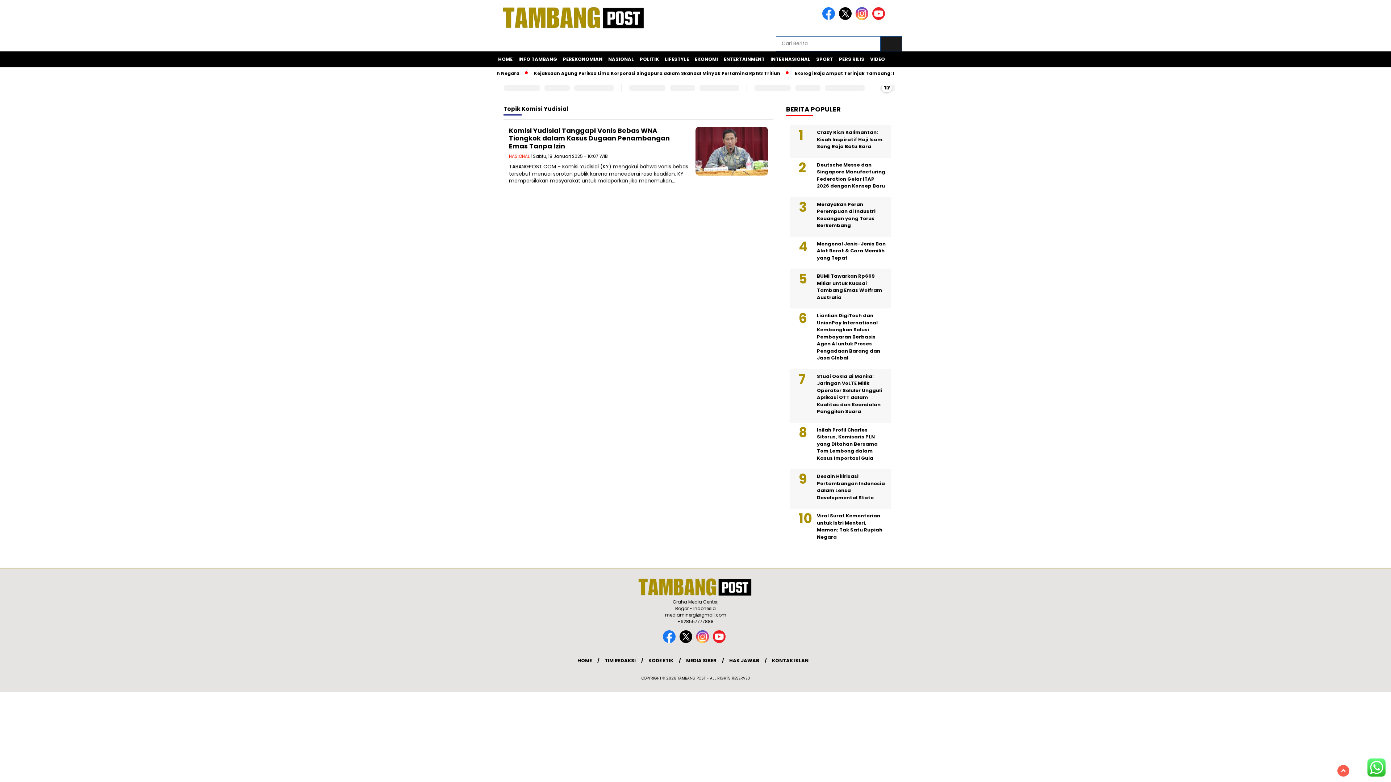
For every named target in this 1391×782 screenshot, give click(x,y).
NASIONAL (621, 59)
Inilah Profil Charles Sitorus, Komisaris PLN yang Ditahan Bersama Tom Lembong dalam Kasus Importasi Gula (847, 444)
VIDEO (877, 59)
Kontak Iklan (790, 660)
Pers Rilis (851, 59)
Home (505, 59)
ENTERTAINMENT (744, 59)
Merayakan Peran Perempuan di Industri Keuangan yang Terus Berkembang (846, 215)
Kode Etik (660, 660)
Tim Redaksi (620, 660)
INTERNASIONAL (790, 59)
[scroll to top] (1343, 770)
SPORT (824, 59)
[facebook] (829, 18)
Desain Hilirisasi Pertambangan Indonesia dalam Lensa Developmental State (851, 487)
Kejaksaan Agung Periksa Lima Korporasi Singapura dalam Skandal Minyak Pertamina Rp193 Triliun (638, 73)
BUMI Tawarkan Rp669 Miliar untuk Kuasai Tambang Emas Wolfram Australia (849, 287)
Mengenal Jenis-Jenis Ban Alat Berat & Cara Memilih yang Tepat (851, 250)
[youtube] (879, 18)
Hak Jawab (744, 660)
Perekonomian (582, 59)
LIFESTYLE (677, 59)
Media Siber (701, 660)
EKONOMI (706, 59)
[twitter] (846, 18)
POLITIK (649, 59)
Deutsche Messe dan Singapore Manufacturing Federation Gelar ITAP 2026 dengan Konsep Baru (851, 175)
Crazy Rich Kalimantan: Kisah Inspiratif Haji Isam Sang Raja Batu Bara (849, 139)
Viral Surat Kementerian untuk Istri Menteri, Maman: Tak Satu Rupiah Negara (849, 526)
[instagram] (863, 18)
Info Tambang (537, 59)
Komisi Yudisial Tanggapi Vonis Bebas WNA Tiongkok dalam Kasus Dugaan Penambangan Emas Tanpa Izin (589, 138)
